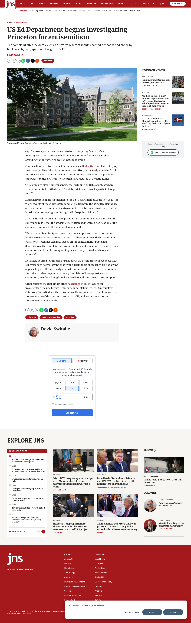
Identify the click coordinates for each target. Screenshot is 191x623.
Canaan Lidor (58, 533)
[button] (19, 61)
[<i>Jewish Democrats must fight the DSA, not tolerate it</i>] (178, 82)
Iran (125, 11)
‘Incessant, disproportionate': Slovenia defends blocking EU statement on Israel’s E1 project (70, 526)
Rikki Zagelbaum (59, 490)
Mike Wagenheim (148, 129)
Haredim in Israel (115, 11)
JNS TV (78, 3)
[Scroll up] (39, 531)
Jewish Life (91, 3)
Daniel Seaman (149, 486)
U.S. (32, 3)
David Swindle (15, 55)
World (42, 3)
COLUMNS (150, 492)
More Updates (15, 531)
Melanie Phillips (165, 506)
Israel (22, 3)
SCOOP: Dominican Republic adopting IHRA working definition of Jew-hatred (156, 122)
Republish (48, 60)
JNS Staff (101, 533)
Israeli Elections (51, 11)
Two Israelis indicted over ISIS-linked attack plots (28, 509)
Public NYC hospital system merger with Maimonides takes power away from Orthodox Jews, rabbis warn (73, 482)
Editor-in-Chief (134, 11)
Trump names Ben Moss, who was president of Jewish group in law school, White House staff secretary (117, 526)
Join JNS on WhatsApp (165, 152)
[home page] (10, 4)
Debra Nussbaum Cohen (151, 109)
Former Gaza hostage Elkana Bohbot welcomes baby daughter (28, 460)
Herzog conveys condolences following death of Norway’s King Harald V (26, 519)
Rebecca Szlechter (104, 487)
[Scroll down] (43, 531)
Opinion (66, 3)
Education (32, 317)
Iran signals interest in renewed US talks (27, 480)
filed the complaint (95, 166)
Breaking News (19, 450)
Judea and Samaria (99, 11)
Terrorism (70, 317)
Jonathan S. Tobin (149, 86)
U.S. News (145, 93)
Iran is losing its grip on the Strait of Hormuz (163, 481)
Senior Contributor (166, 500)
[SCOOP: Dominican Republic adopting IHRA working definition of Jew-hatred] (178, 120)
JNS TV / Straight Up (151, 476)
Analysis (54, 3)
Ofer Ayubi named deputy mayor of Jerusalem (27, 489)
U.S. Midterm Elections (68, 11)
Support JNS (178, 3)
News (9, 22)
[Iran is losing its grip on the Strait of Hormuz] (164, 465)
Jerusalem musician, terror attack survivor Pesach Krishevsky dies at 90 (28, 470)
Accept (152, 612)
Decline (173, 612)
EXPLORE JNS (26, 440)
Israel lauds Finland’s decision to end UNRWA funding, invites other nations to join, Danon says (117, 481)
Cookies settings (131, 612)
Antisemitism (107, 3)
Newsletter (148, 3)
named (76, 283)
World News (146, 115)
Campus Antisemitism (51, 317)
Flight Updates (84, 11)
